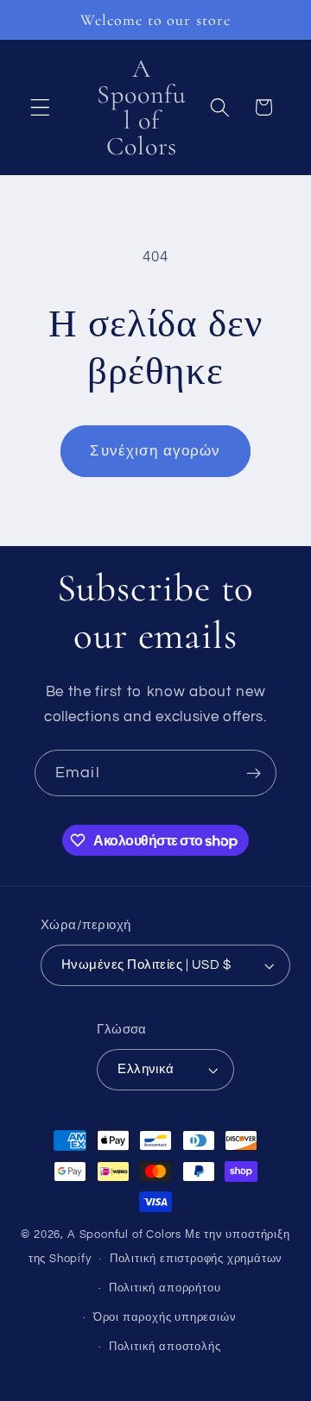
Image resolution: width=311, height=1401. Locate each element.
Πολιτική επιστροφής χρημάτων (196, 1259)
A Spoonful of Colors (124, 1235)
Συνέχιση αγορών (155, 451)
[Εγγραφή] (254, 773)
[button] (40, 107)
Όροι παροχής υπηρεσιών (165, 1317)
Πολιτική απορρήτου (165, 1288)
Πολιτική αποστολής (165, 1347)
